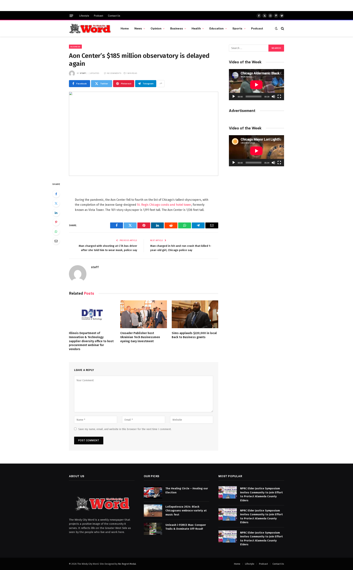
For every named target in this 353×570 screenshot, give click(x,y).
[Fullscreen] (279, 96)
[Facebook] (56, 194)
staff (83, 73)
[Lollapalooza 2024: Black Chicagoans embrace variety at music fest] (153, 510)
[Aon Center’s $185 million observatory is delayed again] (143, 134)
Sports (237, 28)
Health (196, 28)
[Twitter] (56, 203)
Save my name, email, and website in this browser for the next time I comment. (124, 429)
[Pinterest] (56, 222)
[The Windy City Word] (90, 28)
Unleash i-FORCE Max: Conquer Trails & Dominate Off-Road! (185, 526)
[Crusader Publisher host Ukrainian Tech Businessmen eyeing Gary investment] (143, 314)
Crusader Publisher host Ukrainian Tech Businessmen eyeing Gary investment (140, 337)
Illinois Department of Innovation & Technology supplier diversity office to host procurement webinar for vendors (91, 341)
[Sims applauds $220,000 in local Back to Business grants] (195, 314)
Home (125, 28)
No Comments (114, 73)
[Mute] (273, 96)
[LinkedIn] (56, 212)
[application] (256, 84)
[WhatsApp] (56, 231)
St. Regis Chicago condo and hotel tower (164, 204)
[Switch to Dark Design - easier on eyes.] (276, 28)
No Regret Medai (127, 563)
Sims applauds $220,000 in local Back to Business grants (194, 335)
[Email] (56, 241)
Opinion (156, 28)
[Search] (282, 28)
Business (176, 28)
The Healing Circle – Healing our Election (186, 490)
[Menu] (71, 16)
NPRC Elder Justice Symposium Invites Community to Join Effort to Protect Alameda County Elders (261, 494)
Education (216, 28)
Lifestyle (84, 15)
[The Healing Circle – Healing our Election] (153, 492)
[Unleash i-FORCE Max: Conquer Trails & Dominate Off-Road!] (153, 529)
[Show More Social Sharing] (161, 83)
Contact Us (114, 15)
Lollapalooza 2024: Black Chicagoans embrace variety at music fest (186, 510)
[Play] (234, 96)
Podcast (98, 15)
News (138, 28)
